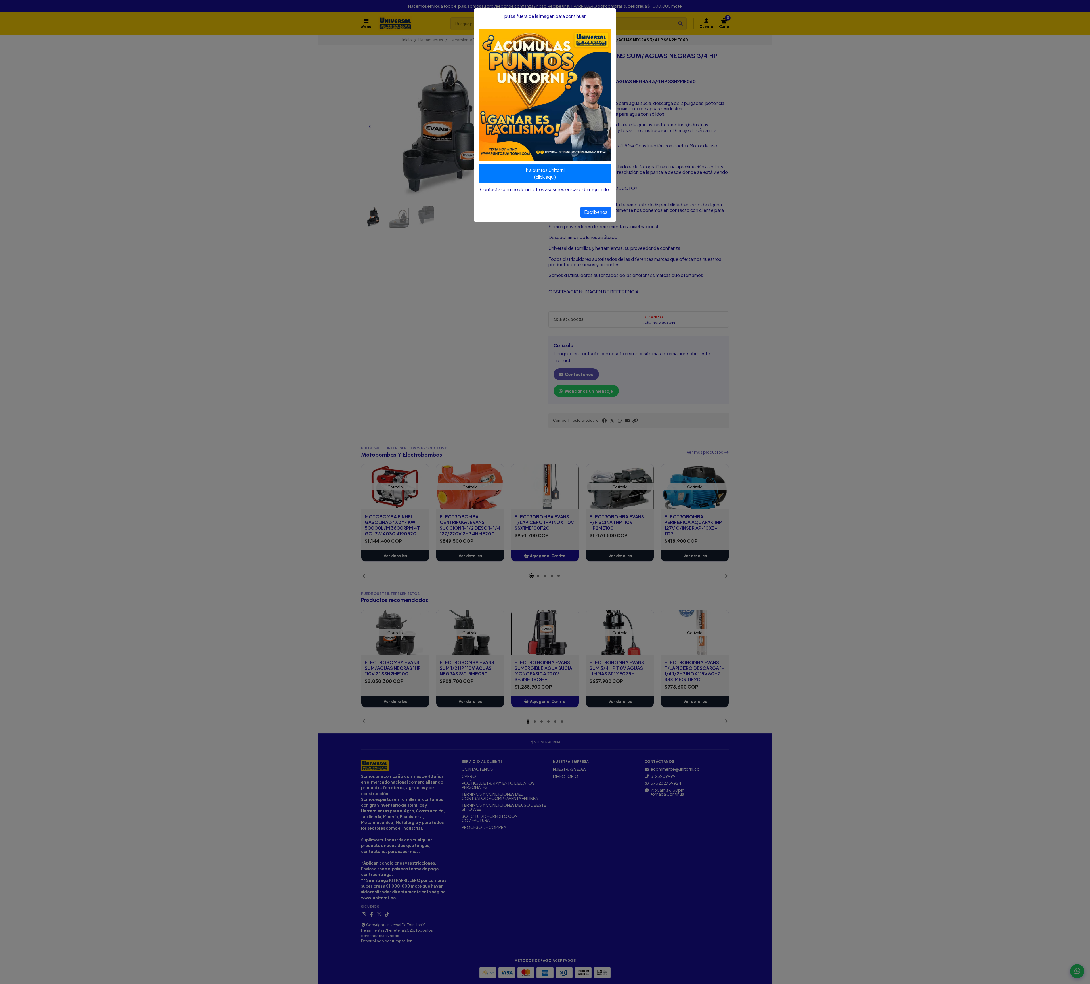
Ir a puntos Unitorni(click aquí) (545, 173)
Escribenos (595, 212)
